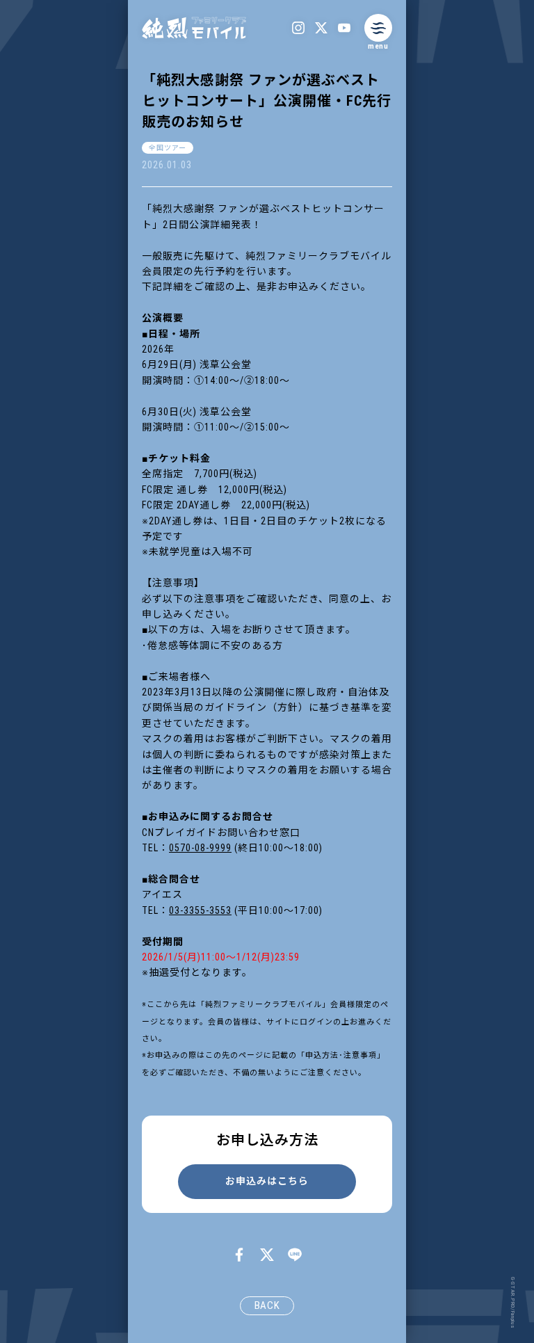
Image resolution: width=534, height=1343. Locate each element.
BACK (267, 1305)
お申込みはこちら (267, 1181)
